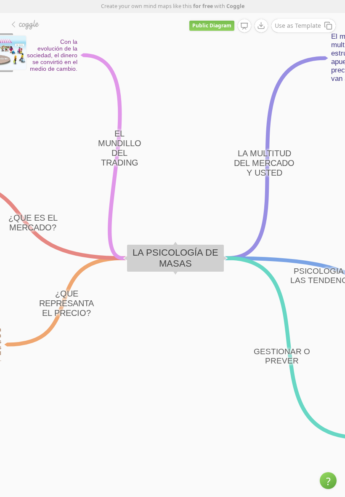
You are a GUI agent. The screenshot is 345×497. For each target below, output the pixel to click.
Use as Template (298, 25)
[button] (328, 480)
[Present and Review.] (244, 26)
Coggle (235, 6)
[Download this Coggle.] (261, 25)
